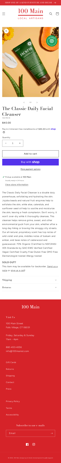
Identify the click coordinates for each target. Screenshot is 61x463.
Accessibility (12, 414)
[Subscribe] (51, 433)
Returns (10, 369)
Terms (9, 408)
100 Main (17, 458)
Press (9, 389)
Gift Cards (11, 362)
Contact (10, 382)
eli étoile (30, 458)
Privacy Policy (13, 401)
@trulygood (49, 458)
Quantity (6, 137)
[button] (3, 14)
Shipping (10, 375)
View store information (16, 184)
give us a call (18, 270)
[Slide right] (37, 102)
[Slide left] (24, 102)
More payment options (30, 169)
